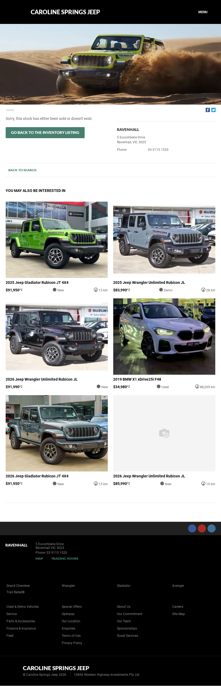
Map (39, 558)
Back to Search (22, 170)
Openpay (68, 614)
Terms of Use (71, 636)
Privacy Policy (72, 643)
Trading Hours (64, 558)
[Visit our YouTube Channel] (202, 528)
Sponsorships (127, 628)
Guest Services (127, 636)
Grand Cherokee (18, 586)
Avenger (178, 586)
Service (11, 614)
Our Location (71, 621)
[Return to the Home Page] (13, 670)
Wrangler (68, 586)
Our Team (124, 621)
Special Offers (72, 607)
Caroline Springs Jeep (65, 12)
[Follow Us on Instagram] (212, 528)
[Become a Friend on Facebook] (192, 528)
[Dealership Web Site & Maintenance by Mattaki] (206, 671)
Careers (177, 607)
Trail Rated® (15, 592)
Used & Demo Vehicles (22, 607)
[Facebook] (208, 110)
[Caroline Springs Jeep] (14, 12)
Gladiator (123, 586)
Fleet (9, 636)
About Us (123, 607)
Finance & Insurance (21, 628)
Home (10, 110)
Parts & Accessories (20, 621)
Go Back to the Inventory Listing (45, 132)
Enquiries (68, 628)
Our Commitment (129, 614)
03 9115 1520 (158, 150)
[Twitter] (213, 110)
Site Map (178, 614)
